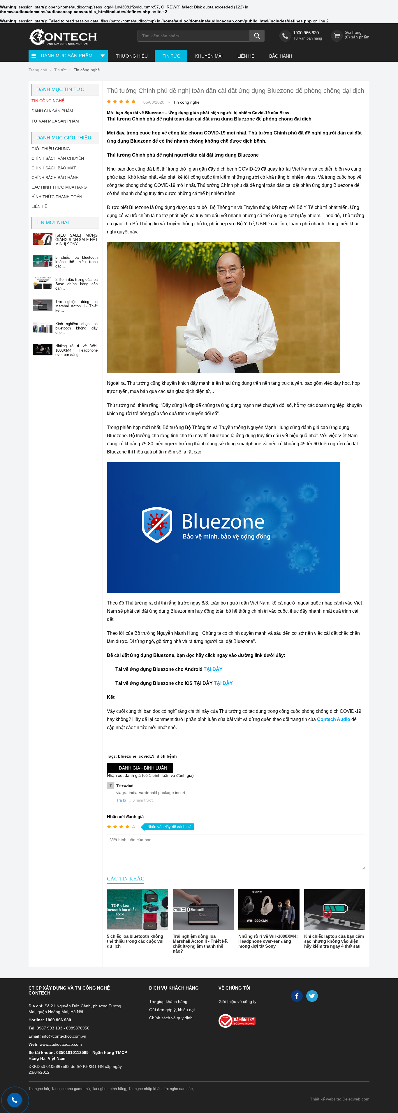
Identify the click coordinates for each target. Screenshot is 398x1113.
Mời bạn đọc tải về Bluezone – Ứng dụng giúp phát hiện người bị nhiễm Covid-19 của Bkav (198, 112)
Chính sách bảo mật (53, 168)
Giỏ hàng (353, 32)
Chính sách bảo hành (55, 177)
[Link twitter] (312, 997)
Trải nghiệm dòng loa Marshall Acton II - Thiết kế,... (76, 306)
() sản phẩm (357, 37)
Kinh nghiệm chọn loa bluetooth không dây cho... (76, 328)
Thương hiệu (132, 56)
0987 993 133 (49, 1028)
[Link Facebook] (297, 997)
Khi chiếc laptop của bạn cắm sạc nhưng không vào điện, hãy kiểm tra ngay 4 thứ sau (334, 941)
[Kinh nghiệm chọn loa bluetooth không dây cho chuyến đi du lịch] (42, 332)
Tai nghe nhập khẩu (144, 1089)
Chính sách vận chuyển (57, 158)
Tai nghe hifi (39, 1089)
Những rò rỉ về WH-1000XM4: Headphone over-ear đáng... (76, 350)
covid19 (146, 756)
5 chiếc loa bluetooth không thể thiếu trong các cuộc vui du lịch (135, 941)
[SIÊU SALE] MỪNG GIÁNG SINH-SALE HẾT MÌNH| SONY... (76, 239)
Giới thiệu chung (50, 148)
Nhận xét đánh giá (125, 816)
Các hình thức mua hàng (59, 187)
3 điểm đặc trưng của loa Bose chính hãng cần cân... (76, 283)
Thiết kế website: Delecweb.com (339, 1099)
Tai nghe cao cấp (178, 1089)
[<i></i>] (249, 1019)
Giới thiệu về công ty (237, 1001)
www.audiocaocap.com (61, 1044)
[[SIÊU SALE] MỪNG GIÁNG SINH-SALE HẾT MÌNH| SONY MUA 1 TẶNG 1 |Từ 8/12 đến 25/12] (42, 243)
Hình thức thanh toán (56, 196)
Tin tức (171, 56)
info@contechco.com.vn (64, 1036)
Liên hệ (245, 56)
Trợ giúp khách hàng (168, 1001)
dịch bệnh (167, 756)
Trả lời (121, 800)
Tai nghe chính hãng (109, 1089)
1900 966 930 (306, 32)
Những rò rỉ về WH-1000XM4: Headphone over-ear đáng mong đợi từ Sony (268, 941)
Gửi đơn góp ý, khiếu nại (172, 1009)
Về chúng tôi (234, 988)
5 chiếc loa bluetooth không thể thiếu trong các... (76, 261)
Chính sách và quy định (171, 1017)
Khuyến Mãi (209, 56)
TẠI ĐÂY (213, 669)
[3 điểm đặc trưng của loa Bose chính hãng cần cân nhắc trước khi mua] (42, 288)
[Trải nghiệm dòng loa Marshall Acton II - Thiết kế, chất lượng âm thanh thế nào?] (203, 909)
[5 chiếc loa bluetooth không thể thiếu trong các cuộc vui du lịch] (137, 909)
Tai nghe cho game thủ (70, 1089)
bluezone (127, 756)
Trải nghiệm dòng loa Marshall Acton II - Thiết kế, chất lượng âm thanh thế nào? (200, 944)
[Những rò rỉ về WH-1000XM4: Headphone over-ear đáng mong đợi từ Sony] (269, 909)
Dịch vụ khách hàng (174, 988)
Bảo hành (280, 56)
